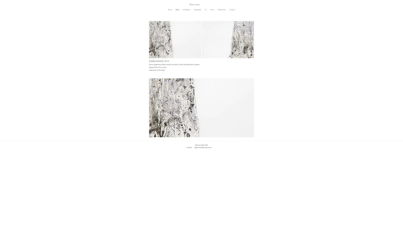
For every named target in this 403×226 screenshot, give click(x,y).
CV (206, 10)
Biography (197, 10)
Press (212, 10)
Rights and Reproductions (203, 147)
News (170, 10)
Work (177, 10)
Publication (222, 10)
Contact (232, 10)
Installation (187, 10)
